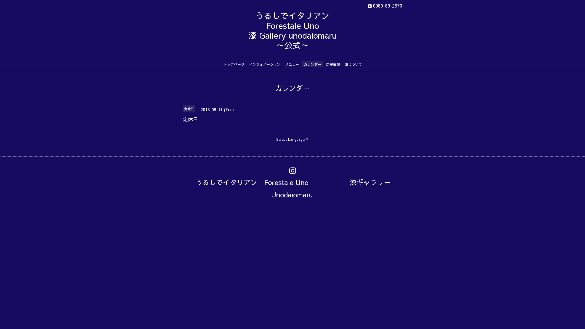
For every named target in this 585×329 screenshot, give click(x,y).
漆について (353, 64)
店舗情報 (333, 64)
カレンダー (312, 64)
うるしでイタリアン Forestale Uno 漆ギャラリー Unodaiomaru (297, 188)
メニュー (292, 64)
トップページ (234, 64)
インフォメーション (264, 64)
